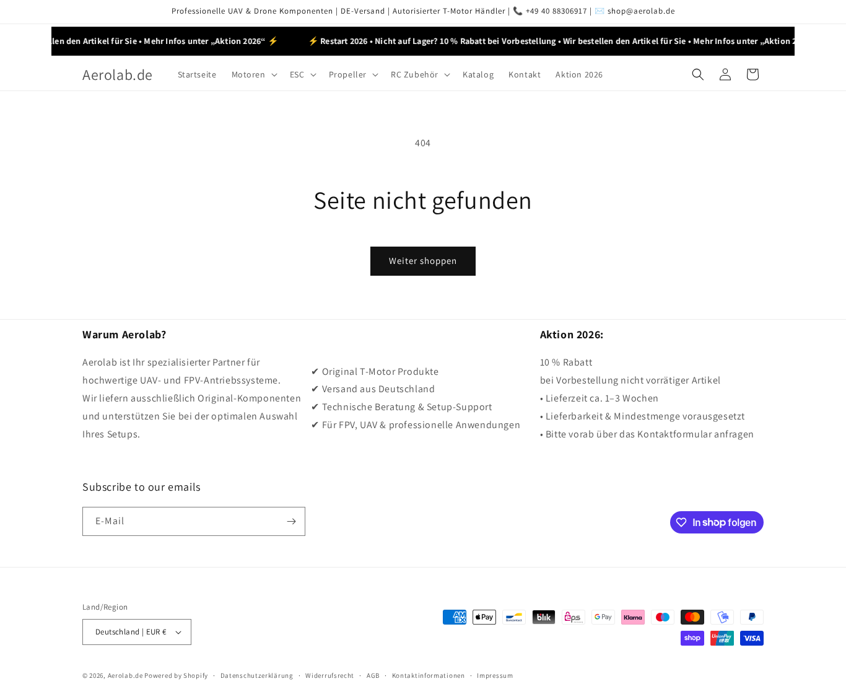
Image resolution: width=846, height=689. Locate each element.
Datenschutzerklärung (257, 675)
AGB (373, 675)
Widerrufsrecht (329, 675)
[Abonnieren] (291, 521)
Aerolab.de (125, 675)
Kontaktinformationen (428, 675)
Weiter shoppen (423, 260)
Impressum (495, 675)
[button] (253, 74)
